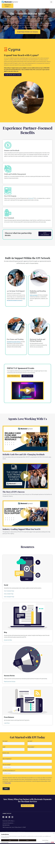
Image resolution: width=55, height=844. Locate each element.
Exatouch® (31, 198)
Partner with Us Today (27, 32)
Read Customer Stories (9, 681)
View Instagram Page (9, 596)
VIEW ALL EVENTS (27, 376)
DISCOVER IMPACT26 (13, 376)
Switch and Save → (27, 805)
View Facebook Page (9, 591)
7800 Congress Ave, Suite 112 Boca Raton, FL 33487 (14, 827)
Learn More (6, 723)
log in (8, 176)
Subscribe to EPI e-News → (9, 820)
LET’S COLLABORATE (45, 233)
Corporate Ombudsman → (8, 823)
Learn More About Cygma (13, 74)
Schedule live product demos (13, 341)
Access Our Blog (8, 640)
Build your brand (33, 295)
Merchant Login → (7, 5)
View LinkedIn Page (8, 593)
